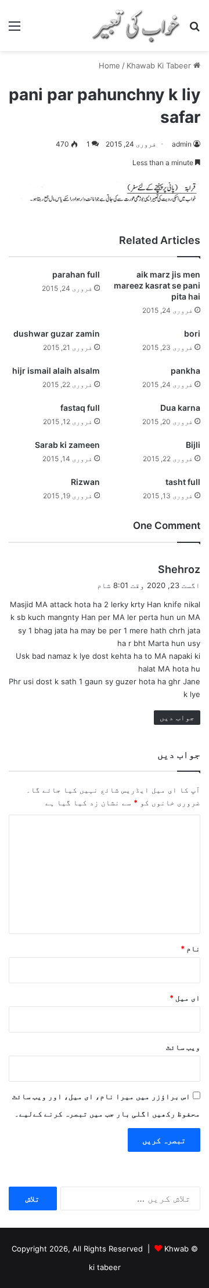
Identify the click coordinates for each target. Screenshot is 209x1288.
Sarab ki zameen (67, 445)
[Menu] (14, 30)
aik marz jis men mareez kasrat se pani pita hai (157, 285)
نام (190, 948)
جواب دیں (177, 717)
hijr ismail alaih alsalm (56, 370)
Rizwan (85, 482)
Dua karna (180, 408)
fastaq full (80, 408)
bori (192, 333)
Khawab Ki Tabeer (159, 65)
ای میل (185, 997)
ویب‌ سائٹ (183, 1047)
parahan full (76, 274)
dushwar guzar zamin (56, 333)
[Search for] (194, 30)
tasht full (182, 482)
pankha (185, 370)
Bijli (193, 445)
